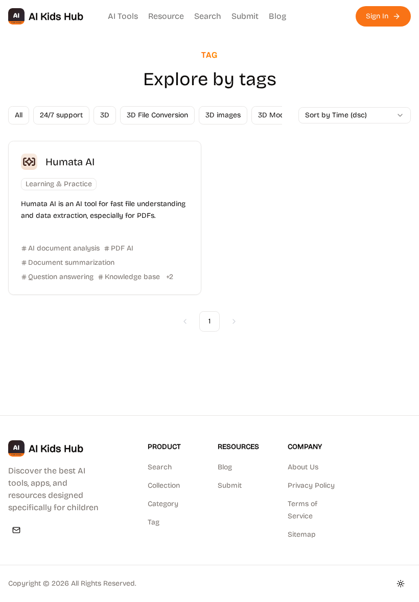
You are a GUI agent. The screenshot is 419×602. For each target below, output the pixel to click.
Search (207, 16)
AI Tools (123, 16)
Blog (277, 16)
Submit (245, 16)
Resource (166, 16)
